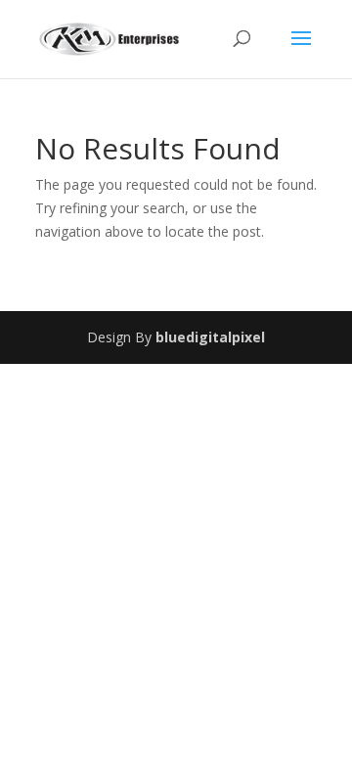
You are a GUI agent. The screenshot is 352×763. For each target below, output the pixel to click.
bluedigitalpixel (210, 337)
